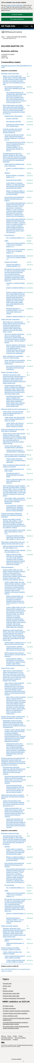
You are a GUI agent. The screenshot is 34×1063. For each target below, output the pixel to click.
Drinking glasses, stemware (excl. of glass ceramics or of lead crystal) (15, 643)
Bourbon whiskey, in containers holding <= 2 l (15, 176)
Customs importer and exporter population (15, 1013)
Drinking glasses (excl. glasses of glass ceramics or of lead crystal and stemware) (15, 654)
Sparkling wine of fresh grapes (13, 116)
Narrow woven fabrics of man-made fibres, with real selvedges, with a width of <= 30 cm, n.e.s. (15, 537)
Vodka (6, 240)
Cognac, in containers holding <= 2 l (16, 169)
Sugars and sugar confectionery (10, 319)
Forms (5, 988)
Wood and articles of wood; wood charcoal (13, 409)
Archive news (7, 986)
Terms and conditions (20, 1037)
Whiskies (7, 173)
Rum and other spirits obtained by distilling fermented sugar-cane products (14, 199)
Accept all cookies (17, 14)
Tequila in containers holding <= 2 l (16, 288)
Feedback (15, 1039)
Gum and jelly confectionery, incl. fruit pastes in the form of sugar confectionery (15, 367)
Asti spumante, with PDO (13, 121)
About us (3, 1036)
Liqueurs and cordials (11, 262)
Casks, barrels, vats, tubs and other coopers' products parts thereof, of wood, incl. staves (13, 413)
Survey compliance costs (10, 1016)
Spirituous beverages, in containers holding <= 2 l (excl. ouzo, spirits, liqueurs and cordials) (15, 311)
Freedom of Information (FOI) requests (14, 998)
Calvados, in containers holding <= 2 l (15, 283)
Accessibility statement (7, 1037)
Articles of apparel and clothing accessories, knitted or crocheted (10, 948)
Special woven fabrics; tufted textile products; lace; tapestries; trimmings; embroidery (11, 515)
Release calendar (8, 991)
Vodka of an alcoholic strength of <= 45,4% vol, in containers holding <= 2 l (15, 245)
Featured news (7, 983)
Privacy (9, 1036)
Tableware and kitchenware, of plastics (13, 939)
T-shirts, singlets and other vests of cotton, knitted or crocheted (15, 956)
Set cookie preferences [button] (17, 19)
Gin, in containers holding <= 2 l (15, 237)
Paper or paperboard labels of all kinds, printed (14, 470)
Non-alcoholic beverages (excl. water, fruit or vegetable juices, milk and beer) (15, 88)
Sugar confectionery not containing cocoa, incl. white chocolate (13, 357)
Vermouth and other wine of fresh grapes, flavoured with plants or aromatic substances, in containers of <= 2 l (15, 137)
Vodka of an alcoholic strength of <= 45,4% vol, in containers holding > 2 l (15, 251)
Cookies (15, 1036)
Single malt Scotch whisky (14, 180)
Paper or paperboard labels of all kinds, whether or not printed (14, 465)
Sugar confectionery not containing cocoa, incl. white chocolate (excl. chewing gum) (15, 362)
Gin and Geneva (9, 235)
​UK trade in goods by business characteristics (16, 1011)
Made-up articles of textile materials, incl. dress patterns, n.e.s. (13, 547)
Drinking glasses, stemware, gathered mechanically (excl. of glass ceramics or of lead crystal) (15, 648)
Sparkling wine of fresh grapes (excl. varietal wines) (15, 125)
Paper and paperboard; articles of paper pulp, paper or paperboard (12, 430)
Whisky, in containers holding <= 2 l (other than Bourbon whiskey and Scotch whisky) (15, 192)
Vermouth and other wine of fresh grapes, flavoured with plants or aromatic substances (12, 130)
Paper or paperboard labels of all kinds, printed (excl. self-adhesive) (15, 481)
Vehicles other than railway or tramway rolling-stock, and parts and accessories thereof (12, 796)
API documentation (6, 1039)
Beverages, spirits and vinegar (10, 73)
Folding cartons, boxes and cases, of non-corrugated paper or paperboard (15, 455)
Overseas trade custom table (11, 993)
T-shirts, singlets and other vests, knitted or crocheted (12, 952)
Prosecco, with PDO (12, 118)
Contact (21, 1036)
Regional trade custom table (11, 996)
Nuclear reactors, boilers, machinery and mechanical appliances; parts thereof (13, 717)
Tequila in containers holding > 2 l (16, 316)
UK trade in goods (8, 1006)
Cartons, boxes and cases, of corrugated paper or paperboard (14, 446)
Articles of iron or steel (7, 668)
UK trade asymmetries (9, 1008)
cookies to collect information (14, 5)
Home (2, 36)
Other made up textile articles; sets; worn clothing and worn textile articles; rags (13, 542)
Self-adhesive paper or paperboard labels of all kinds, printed (15, 475)
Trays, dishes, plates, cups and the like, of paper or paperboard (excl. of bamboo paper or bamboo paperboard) (15, 500)
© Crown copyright (16, 1059)
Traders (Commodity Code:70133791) (16, 36)
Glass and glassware (7, 567)
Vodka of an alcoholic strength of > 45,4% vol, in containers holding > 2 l (16, 257)
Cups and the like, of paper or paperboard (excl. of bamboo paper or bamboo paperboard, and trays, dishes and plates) (15, 508)
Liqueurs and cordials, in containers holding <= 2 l (13, 265)
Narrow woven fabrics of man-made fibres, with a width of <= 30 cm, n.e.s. (15, 531)
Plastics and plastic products (9, 372)
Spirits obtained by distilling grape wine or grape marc (14, 165)
